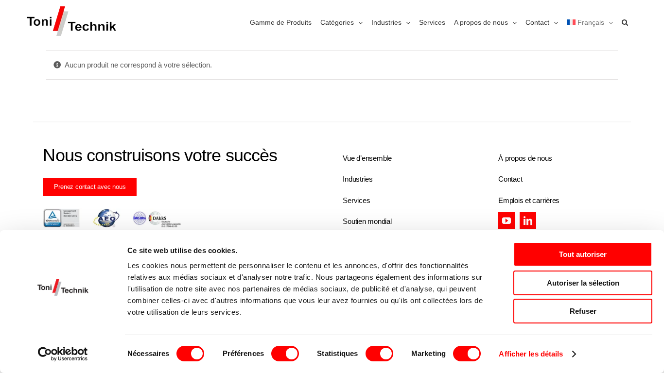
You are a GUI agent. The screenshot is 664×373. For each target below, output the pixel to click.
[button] (625, 22)
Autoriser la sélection (583, 283)
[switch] (285, 353)
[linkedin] (528, 220)
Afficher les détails (531, 354)
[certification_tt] (112, 212)
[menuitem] (590, 22)
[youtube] (506, 220)
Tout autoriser (583, 254)
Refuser (583, 311)
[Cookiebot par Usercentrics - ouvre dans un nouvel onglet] (62, 354)
